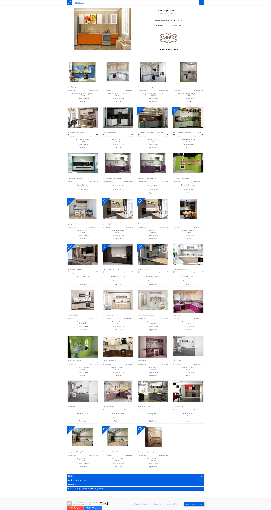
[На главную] (69, 2)
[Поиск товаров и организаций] (201, 2)
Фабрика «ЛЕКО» (188, 368)
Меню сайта (79, 3)
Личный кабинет (172, 504)
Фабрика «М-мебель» (82, 277)
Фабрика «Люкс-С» (188, 322)
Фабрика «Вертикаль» (82, 186)
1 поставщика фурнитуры (93, 508)
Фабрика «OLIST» (83, 231)
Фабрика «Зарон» (188, 277)
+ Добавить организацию (194, 504)
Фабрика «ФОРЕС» (82, 140)
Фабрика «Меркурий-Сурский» (82, 94)
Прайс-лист (83, 102)
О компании (157, 504)
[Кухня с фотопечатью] (102, 29)
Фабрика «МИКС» (188, 414)
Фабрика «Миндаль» (141, 504)
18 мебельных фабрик (75, 508)
